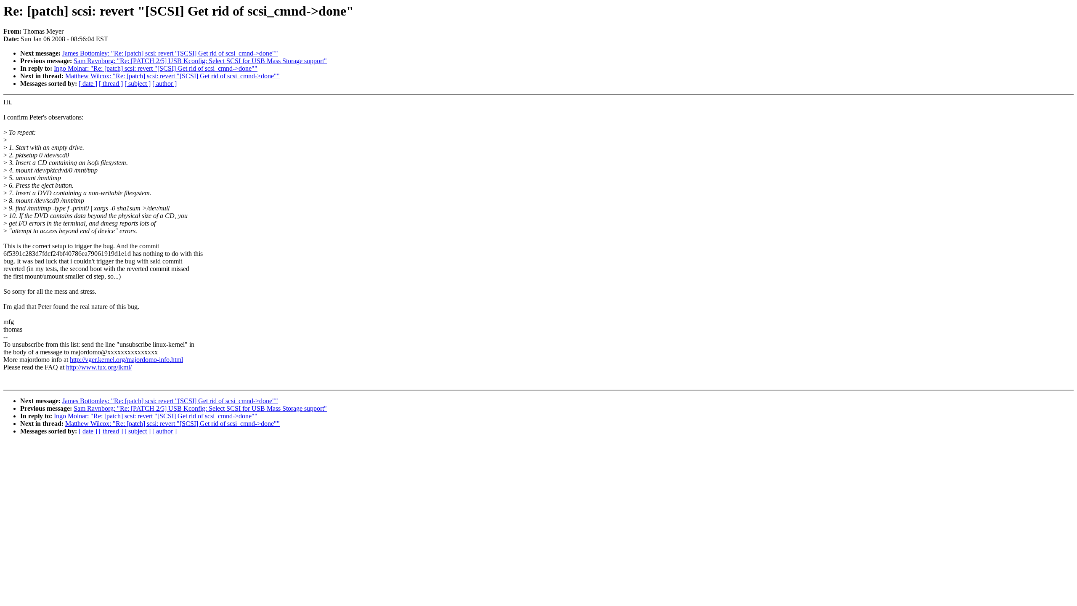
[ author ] (164, 83)
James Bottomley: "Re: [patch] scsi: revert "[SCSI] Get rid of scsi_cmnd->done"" (170, 53)
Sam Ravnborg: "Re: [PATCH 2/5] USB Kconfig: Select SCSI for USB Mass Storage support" (200, 60)
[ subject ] (138, 83)
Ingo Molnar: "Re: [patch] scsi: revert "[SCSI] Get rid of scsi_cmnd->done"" (155, 68)
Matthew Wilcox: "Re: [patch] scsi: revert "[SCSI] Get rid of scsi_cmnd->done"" (172, 76)
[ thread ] (111, 83)
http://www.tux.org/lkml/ (99, 367)
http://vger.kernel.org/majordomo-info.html (126, 359)
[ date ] (88, 83)
